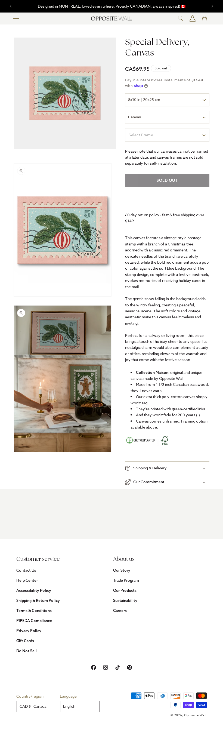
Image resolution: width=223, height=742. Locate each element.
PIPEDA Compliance (34, 621)
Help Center (27, 580)
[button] (16, 18)
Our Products (125, 590)
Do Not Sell (26, 651)
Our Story (121, 570)
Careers (120, 610)
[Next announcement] (212, 6)
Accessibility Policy (33, 590)
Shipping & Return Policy (38, 600)
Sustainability (125, 600)
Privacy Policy (28, 631)
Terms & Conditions (34, 610)
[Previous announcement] (11, 6)
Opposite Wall (195, 715)
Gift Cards (25, 641)
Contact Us (26, 570)
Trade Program (126, 580)
